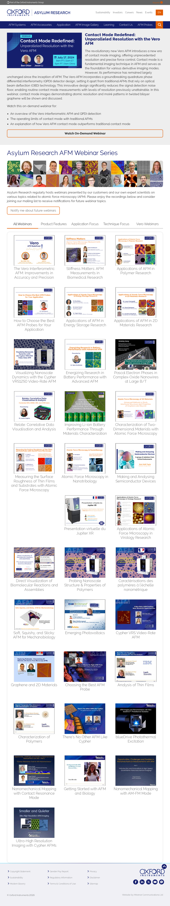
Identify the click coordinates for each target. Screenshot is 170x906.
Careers (129, 12)
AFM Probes (145, 24)
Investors (118, 12)
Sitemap (94, 883)
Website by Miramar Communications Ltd (142, 895)
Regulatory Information (61, 877)
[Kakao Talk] (161, 881)
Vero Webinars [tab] (147, 224)
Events (148, 12)
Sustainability (103, 12)
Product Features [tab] (54, 224)
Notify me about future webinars (33, 210)
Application (63, 24)
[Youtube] (155, 881)
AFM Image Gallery (87, 24)
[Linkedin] (142, 881)
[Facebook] (135, 881)
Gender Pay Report (59, 871)
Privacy (93, 871)
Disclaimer (95, 877)
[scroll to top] (164, 866)
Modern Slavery (17, 883)
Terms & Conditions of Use (63, 883)
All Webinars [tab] (22, 224)
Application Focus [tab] (85, 224)
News (139, 12)
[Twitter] (148, 881)
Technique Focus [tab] (116, 224)
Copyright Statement (20, 871)
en (159, 12)
